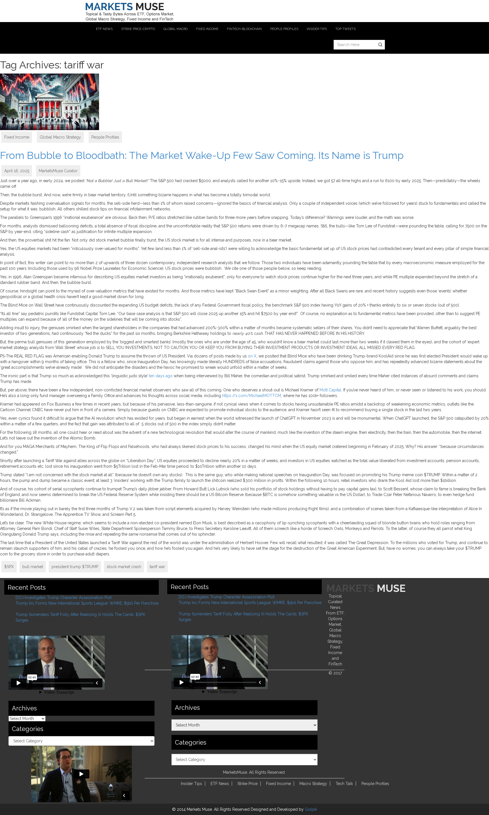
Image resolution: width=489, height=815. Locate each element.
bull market (32, 566)
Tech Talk (344, 783)
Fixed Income (16, 137)
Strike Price (247, 783)
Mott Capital (330, 390)
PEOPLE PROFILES (284, 29)
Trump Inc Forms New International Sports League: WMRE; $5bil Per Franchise (87, 603)
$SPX (9, 566)
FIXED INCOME (207, 29)
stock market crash (124, 566)
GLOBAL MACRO (176, 29)
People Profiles (105, 137)
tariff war (157, 566)
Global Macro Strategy (60, 137)
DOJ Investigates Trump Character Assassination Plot (63, 597)
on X (252, 356)
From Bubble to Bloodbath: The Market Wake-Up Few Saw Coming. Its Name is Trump (202, 155)
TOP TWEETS (345, 29)
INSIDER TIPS (317, 29)
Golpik (311, 809)
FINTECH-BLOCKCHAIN (244, 29)
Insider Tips (191, 783)
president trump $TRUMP (75, 566)
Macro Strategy (313, 783)
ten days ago (161, 376)
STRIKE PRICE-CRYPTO (138, 29)
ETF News (220, 783)
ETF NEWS (104, 29)
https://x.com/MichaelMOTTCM (251, 395)
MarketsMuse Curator (58, 171)
